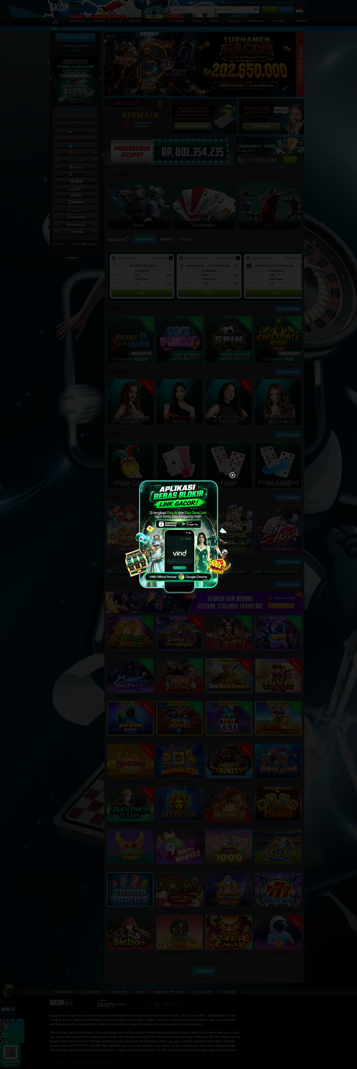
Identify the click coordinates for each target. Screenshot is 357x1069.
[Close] (232, 475)
